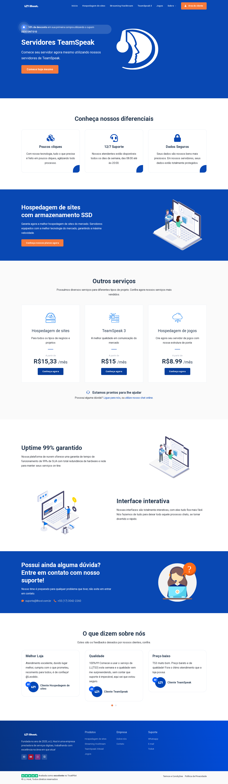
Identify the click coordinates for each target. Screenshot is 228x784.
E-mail (151, 744)
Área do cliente (195, 6)
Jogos (159, 6)
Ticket (151, 749)
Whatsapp (153, 739)
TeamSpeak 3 (145, 6)
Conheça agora (50, 371)
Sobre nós (122, 739)
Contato (120, 744)
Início (75, 6)
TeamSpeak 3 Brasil (94, 749)
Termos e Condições (173, 776)
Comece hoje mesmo (40, 69)
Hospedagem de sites (93, 6)
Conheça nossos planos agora (42, 243)
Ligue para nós (112, 397)
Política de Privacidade (196, 776)
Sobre (171, 6)
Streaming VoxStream (121, 6)
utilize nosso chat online (139, 397)
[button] (112, 705)
